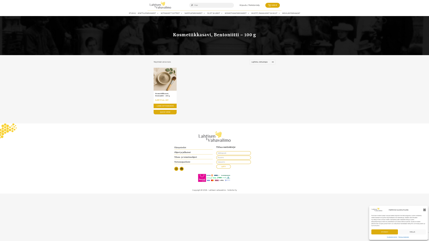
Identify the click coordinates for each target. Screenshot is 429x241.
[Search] (192, 5)
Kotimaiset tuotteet (170, 13)
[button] (424, 210)
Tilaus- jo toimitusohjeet (185, 157)
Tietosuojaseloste (403, 237)
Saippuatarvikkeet (193, 13)
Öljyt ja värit (213, 13)
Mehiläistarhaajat (291, 13)
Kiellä (412, 232)
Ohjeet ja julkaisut (182, 152)
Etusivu (132, 13)
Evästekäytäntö (392, 237)
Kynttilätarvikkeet (147, 13)
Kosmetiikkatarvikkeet (235, 13)
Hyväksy (384, 232)
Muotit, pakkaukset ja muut (264, 13)
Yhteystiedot (180, 147)
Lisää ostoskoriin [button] (165, 106)
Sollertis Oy (232, 190)
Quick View (165, 112)
